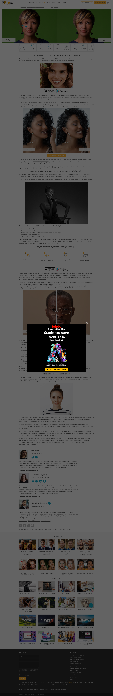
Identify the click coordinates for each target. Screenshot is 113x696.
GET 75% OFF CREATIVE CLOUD (56, 369)
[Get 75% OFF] (56, 348)
